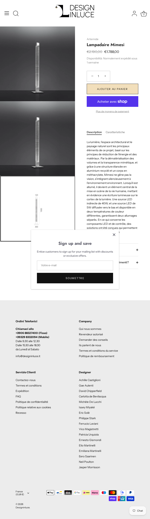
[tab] (96, 132)
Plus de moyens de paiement (112, 111)
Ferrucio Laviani (88, 423)
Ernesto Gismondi (90, 440)
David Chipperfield (90, 391)
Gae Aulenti (86, 385)
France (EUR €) (20, 493)
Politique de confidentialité (32, 402)
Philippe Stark (87, 418)
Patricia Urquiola (89, 434)
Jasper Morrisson (89, 467)
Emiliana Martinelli (90, 451)
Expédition (22, 391)
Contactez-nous (26, 380)
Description (94, 132)
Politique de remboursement (96, 356)
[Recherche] (16, 14)
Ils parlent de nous (90, 345)
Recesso (21, 412)
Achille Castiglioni (89, 380)
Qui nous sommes (90, 329)
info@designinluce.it (28, 356)
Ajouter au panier (112, 88)
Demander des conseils (93, 340)
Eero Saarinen (87, 456)
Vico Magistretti (88, 429)
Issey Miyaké (87, 407)
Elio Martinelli (87, 445)
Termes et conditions (29, 385)
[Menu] (7, 13)
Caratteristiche (115, 132)
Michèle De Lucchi (90, 402)
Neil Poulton (86, 462)
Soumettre (75, 278)
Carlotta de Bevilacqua (92, 396)
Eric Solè (84, 412)
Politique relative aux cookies (33, 407)
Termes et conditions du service (98, 350)
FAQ (18, 396)
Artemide (92, 39)
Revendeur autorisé (91, 334)
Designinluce (22, 507)
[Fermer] (114, 234)
